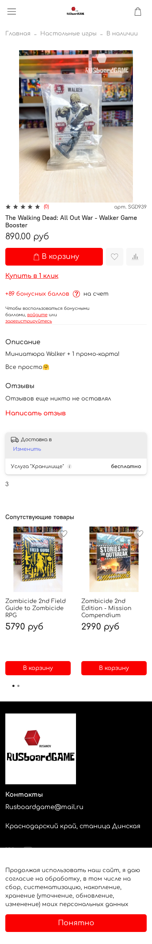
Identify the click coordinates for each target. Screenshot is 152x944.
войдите (37, 314)
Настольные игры (68, 33)
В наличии (122, 33)
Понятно (76, 923)
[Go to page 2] (18, 686)
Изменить (27, 449)
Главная (17, 33)
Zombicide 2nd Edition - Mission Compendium (106, 608)
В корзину (38, 668)
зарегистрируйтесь (28, 321)
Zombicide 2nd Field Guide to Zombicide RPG (35, 608)
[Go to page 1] (13, 686)
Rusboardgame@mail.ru (44, 807)
